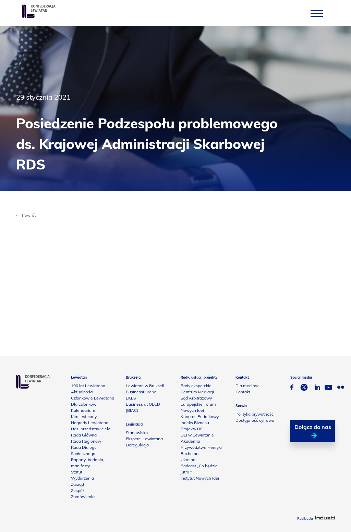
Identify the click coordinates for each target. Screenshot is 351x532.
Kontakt (242, 391)
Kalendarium (83, 410)
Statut (76, 471)
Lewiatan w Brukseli (145, 385)
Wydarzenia (82, 478)
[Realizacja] (325, 518)
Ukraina (188, 459)
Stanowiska (137, 432)
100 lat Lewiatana (88, 385)
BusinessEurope (141, 391)
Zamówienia (83, 496)
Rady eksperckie (196, 385)
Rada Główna (84, 435)
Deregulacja (137, 444)
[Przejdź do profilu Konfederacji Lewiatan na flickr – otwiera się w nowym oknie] (341, 388)
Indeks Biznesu (195, 422)
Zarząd (77, 484)
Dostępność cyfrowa (254, 420)
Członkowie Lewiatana (92, 398)
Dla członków (83, 404)
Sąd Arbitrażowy (196, 398)
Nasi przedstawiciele (90, 428)
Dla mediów (246, 385)
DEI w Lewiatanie (197, 435)
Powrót (28, 215)
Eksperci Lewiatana (144, 438)
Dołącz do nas (312, 426)
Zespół (77, 490)
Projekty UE (192, 428)
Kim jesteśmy (84, 416)
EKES (131, 398)
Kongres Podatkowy (200, 416)
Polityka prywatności (255, 414)
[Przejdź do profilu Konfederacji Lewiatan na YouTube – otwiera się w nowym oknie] (328, 388)
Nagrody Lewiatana (89, 422)
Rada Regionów (86, 441)
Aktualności (82, 391)
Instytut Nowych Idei (200, 478)
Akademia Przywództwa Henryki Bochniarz (201, 447)
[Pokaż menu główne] (316, 13)
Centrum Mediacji (197, 391)
